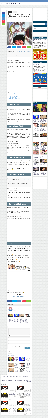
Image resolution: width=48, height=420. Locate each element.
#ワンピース (22, 51)
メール (9, 338)
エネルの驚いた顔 (12, 93)
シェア (3, 13)
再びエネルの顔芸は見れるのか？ (14, 98)
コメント (9, 327)
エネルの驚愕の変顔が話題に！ (14, 96)
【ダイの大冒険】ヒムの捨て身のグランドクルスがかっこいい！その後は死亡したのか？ (16, 377)
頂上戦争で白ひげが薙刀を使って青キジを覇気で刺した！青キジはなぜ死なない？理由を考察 (16, 381)
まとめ (10, 99)
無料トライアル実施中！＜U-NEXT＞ (38, 64)
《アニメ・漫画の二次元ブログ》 (19, 296)
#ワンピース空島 (17, 51)
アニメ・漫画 (10, 355)
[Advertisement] (19, 82)
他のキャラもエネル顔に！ (13, 97)
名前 (9, 335)
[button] (19, 92)
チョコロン (16, 307)
